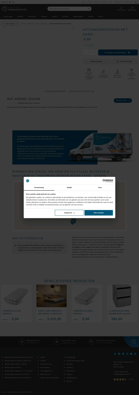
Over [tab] (100, 187)
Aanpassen (68, 213)
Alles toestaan (99, 213)
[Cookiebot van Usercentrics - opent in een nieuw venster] (104, 180)
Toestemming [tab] (39, 187)
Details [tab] (69, 187)
